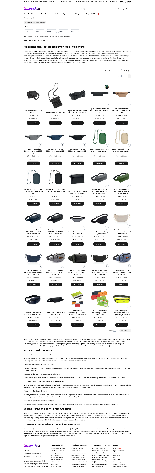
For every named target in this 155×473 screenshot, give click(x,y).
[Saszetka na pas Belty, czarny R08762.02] (99, 219)
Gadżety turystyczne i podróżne (36, 22)
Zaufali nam (117, 453)
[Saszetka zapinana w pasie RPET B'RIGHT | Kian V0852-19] (55, 259)
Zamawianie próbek (57, 457)
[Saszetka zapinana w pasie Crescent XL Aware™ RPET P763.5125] (33, 259)
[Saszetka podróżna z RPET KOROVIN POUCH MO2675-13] (121, 137)
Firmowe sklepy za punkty (100, 464)
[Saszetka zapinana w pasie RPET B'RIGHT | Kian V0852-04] (121, 259)
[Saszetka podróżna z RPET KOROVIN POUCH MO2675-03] (55, 178)
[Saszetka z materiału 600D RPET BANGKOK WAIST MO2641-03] (55, 218)
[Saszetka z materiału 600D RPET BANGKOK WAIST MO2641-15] (99, 178)
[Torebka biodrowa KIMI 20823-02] (33, 95)
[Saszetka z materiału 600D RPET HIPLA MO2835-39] (121, 94)
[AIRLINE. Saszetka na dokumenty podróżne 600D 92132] (99, 299)
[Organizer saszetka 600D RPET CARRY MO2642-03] (77, 179)
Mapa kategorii (118, 462)
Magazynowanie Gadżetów (100, 455)
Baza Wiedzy (54, 464)
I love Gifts (116, 460)
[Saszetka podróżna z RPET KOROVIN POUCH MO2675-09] (99, 137)
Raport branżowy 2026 (57, 466)
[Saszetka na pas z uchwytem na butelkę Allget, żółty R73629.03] (121, 299)
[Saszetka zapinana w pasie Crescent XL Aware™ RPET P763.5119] (121, 218)
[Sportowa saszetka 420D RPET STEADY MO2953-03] (77, 95)
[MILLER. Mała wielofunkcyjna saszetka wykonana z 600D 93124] (77, 299)
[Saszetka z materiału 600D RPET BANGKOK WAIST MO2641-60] (121, 178)
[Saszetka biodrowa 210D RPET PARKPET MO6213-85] (33, 300)
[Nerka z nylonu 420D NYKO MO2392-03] (55, 300)
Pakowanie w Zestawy (99, 460)
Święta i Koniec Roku (77, 466)
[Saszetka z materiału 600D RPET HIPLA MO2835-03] (77, 137)
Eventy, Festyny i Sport (78, 455)
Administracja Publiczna (78, 460)
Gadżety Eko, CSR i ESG (78, 457)
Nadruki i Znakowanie (98, 448)
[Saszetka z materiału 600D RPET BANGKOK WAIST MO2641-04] (33, 218)
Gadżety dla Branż (77, 448)
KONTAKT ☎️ (117, 448)
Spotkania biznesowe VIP (79, 464)
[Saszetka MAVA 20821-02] (55, 96)
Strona (119, 76)
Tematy (36, 36)
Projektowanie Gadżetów (100, 462)
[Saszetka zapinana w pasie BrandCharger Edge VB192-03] (77, 259)
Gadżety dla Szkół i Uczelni (79, 462)
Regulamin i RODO (119, 464)
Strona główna (28, 36)
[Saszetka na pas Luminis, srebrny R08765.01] (77, 219)
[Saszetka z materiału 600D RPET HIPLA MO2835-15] (33, 137)
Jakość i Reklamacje (57, 460)
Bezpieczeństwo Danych (121, 466)
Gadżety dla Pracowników (79, 453)
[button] (119, 8)
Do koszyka (33, 123)
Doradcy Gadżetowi (57, 453)
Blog (114, 457)
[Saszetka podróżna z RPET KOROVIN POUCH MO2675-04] (33, 178)
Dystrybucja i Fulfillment (99, 453)
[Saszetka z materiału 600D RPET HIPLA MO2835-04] (55, 137)
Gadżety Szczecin (97, 466)
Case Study (116, 455)
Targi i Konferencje (77, 451)
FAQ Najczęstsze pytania (58, 462)
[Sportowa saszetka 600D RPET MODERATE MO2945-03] (99, 94)
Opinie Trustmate (118, 451)
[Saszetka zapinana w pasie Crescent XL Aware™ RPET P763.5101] (99, 259)
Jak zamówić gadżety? (58, 448)
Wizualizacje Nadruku (57, 451)
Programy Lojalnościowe (99, 457)
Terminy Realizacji (56, 455)
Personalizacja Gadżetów (100, 451)
